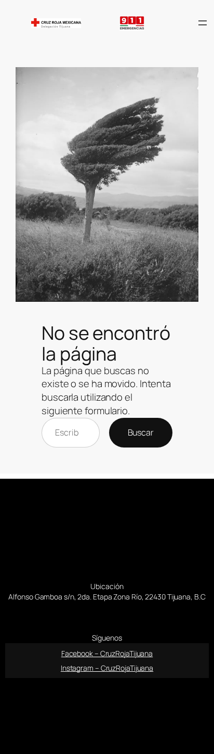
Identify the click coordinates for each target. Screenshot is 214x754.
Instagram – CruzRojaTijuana (107, 668)
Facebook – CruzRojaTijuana (107, 653)
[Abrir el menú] (202, 23)
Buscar (141, 432)
